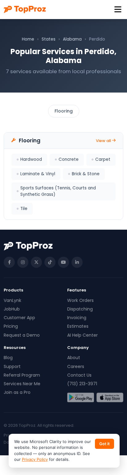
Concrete (69, 159)
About (73, 357)
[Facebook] (9, 262)
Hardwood (31, 159)
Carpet (102, 159)
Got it (104, 443)
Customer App (19, 317)
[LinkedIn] (77, 262)
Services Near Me (22, 383)
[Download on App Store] (109, 397)
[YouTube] (63, 262)
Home (28, 39)
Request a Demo (22, 335)
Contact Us (79, 375)
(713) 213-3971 (82, 383)
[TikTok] (49, 262)
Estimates (77, 326)
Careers (75, 366)
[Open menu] (118, 9)
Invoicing (76, 317)
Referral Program (22, 375)
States (48, 39)
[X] (36, 262)
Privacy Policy (35, 459)
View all (103, 140)
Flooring (64, 111)
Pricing (11, 326)
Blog (8, 357)
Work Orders (80, 300)
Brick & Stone (86, 174)
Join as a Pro (17, 392)
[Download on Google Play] (80, 397)
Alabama (72, 39)
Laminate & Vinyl (37, 174)
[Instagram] (22, 262)
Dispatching (80, 309)
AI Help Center (82, 335)
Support (12, 366)
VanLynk (12, 300)
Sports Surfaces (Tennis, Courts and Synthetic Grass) (58, 191)
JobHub (12, 309)
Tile (23, 209)
